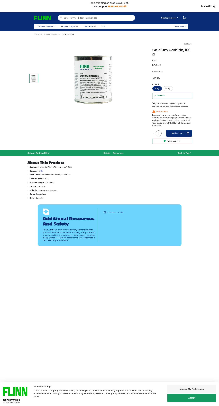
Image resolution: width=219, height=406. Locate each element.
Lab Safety (88, 26)
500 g (167, 88)
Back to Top (184, 153)
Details (106, 153)
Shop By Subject (68, 26)
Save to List (172, 141)
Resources (118, 153)
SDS (103, 26)
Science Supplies (45, 26)
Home (36, 34)
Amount (155, 84)
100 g (157, 88)
